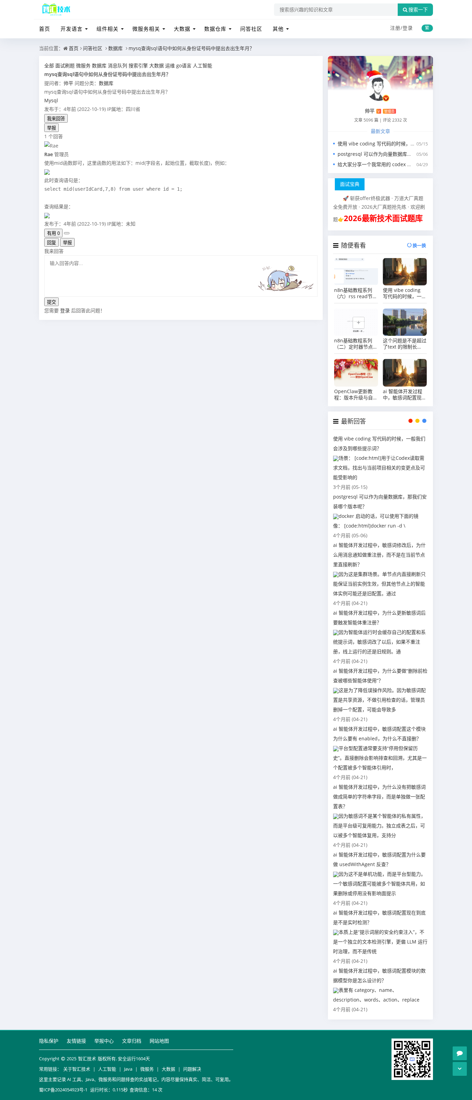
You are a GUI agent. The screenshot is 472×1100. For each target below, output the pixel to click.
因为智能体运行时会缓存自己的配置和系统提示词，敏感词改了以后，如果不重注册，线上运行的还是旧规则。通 (379, 642)
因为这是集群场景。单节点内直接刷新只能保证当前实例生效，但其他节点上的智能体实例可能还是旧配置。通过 (379, 584)
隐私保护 (48, 1040)
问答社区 (251, 28)
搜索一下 (418, 9)
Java (128, 1069)
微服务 (147, 1069)
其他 (278, 28)
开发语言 (71, 28)
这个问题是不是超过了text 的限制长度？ (404, 344)
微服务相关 (146, 28)
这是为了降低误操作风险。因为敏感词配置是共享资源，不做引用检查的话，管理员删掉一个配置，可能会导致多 (379, 700)
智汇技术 (87, 1058)
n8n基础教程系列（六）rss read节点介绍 (355, 293)
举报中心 (104, 1040)
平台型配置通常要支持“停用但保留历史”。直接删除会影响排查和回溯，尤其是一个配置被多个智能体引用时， (380, 758)
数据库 (115, 48)
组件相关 (107, 28)
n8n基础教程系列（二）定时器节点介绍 (356, 344)
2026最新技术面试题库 (383, 218)
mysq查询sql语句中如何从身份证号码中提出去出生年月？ (191, 48)
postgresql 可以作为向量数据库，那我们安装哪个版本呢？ (401, 154)
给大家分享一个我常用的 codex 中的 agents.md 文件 (396, 164)
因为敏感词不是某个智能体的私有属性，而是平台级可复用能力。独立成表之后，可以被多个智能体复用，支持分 (379, 825)
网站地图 (159, 1040)
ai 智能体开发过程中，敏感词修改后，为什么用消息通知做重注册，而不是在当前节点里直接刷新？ (379, 555)
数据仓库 (215, 28)
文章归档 (131, 1040)
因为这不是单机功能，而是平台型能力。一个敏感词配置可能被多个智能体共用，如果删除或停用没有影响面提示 (379, 884)
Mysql (51, 100)
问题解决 (192, 1069)
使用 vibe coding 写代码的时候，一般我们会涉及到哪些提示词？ (404, 293)
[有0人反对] (66, 233)
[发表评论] (460, 1053)
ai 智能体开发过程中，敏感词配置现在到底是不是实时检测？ (404, 394)
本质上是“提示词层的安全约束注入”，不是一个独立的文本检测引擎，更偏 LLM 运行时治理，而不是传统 (380, 942)
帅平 (68, 83)
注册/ (396, 28)
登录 (408, 28)
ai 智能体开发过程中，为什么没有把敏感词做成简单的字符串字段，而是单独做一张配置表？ (379, 796)
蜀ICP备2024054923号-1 (63, 1090)
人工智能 (107, 1069)
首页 (44, 28)
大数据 (182, 28)
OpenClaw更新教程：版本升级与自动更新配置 (356, 394)
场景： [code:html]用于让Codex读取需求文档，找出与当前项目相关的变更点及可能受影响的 (379, 468)
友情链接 (76, 1040)
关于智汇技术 (76, 1069)
